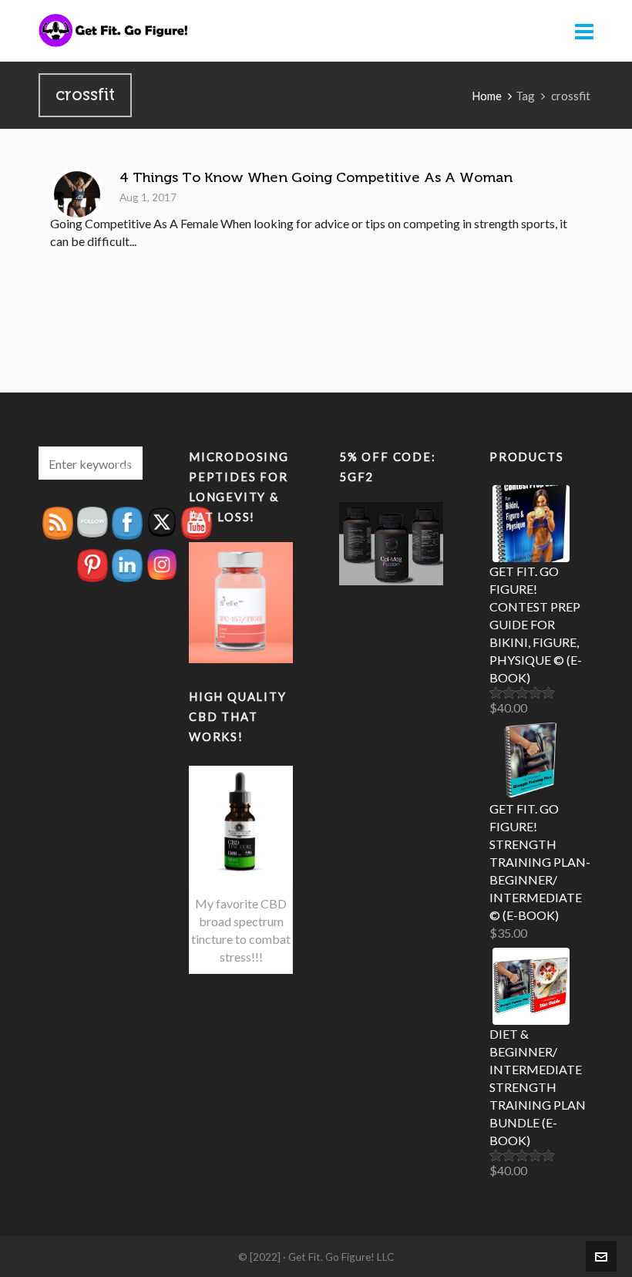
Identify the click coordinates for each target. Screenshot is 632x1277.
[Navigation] (584, 31)
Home (487, 96)
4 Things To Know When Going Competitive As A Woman (316, 177)
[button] (123, 463)
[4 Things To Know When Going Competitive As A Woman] (77, 194)
